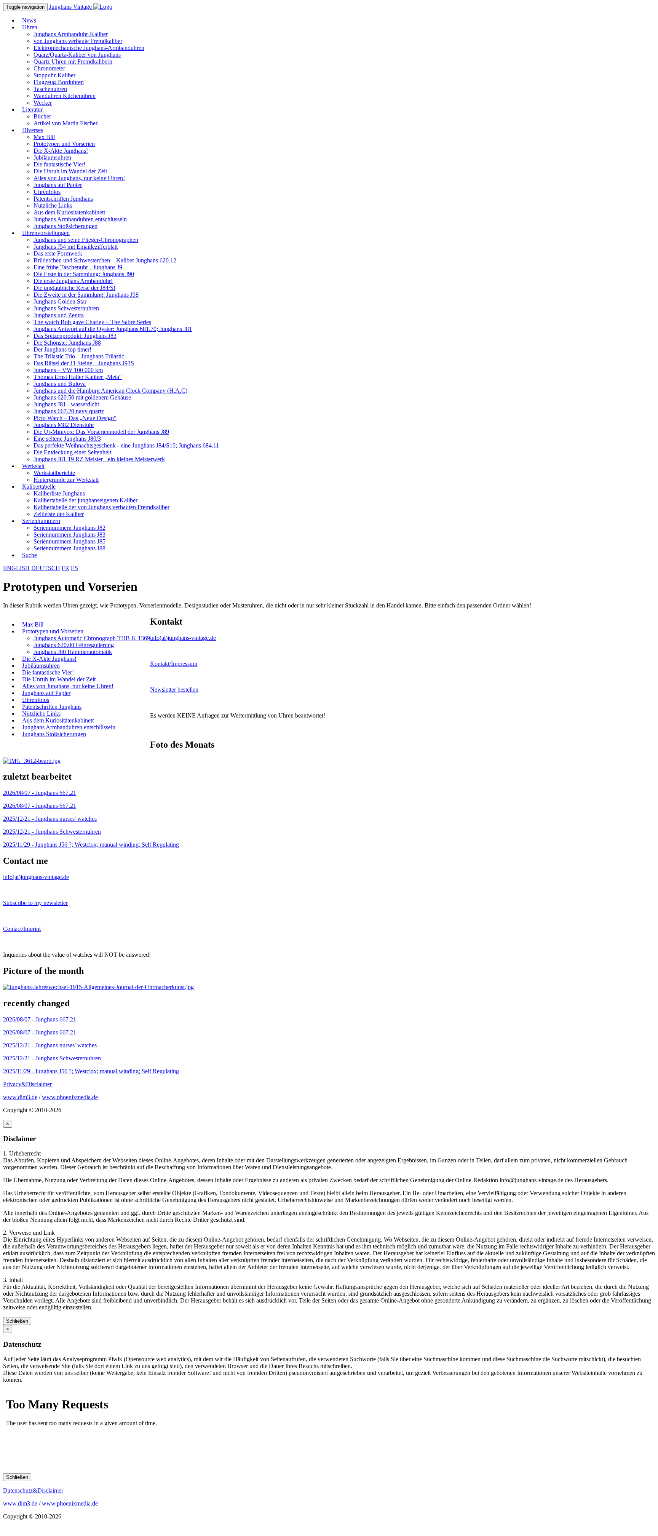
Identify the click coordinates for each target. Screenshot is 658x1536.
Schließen (17, 1321)
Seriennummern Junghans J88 (69, 548)
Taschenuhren (50, 89)
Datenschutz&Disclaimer (33, 1490)
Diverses (32, 130)
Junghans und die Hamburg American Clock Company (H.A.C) (110, 390)
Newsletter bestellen (174, 689)
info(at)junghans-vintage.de (183, 638)
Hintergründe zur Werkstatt (66, 479)
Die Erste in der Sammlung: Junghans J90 (84, 274)
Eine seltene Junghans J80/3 (67, 438)
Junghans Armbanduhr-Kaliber (71, 34)
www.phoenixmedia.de (70, 1097)
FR (65, 568)
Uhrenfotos (47, 192)
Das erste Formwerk (58, 253)
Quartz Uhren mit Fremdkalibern (73, 61)
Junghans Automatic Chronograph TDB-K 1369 (92, 638)
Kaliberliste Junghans (59, 493)
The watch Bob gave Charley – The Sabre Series (92, 322)
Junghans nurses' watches (50, 818)
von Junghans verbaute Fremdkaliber (78, 41)
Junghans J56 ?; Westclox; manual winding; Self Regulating (91, 844)
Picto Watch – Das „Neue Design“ (75, 418)
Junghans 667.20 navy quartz (69, 411)
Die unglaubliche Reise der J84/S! (74, 288)
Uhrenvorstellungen (46, 233)
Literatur (32, 109)
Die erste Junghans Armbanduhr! (73, 281)
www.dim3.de (20, 1097)
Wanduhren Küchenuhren (65, 96)
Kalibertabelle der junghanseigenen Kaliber (85, 500)
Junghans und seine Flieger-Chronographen (86, 240)
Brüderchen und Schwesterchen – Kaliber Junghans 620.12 (105, 260)
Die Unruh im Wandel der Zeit (70, 171)
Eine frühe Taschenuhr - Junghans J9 (78, 267)
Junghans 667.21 (39, 793)
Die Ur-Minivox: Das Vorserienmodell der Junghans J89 (101, 431)
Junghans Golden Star (60, 301)
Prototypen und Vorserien (64, 144)
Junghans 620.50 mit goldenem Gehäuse (82, 397)
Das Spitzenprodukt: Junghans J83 (75, 335)
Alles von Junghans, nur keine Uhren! (79, 178)
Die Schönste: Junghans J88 (67, 342)
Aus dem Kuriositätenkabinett (69, 212)
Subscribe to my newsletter (35, 903)
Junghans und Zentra (59, 315)
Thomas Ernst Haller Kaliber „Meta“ (78, 377)
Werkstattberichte (54, 473)
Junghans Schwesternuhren (66, 308)
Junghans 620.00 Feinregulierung (74, 645)
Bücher (42, 116)
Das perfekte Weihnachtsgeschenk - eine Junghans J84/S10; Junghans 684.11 (126, 445)
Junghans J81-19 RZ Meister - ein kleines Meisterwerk (99, 459)
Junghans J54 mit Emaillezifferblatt (76, 246)
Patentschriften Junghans (63, 198)
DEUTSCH (45, 568)
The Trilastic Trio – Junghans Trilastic (79, 356)
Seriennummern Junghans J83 (69, 534)
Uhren (29, 27)
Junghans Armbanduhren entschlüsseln (80, 219)
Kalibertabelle (39, 486)
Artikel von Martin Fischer (65, 123)
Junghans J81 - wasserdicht (66, 404)
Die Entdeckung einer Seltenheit (72, 452)
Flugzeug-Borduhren (59, 82)
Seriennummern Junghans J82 (69, 527)
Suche (29, 555)
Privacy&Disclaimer (27, 1084)
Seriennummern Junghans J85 (69, 541)
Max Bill (44, 137)
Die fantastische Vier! (59, 164)
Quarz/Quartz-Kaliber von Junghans (77, 54)
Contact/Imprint (22, 928)
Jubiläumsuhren (52, 157)
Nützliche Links (53, 205)
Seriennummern (41, 521)
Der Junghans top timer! (62, 349)
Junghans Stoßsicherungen (54, 734)
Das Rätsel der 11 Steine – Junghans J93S (84, 363)
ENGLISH (16, 568)
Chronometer (49, 68)
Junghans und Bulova (60, 383)
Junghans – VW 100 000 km (68, 370)
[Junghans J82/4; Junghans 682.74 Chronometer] (32, 761)
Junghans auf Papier (58, 185)
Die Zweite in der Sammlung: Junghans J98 (86, 294)
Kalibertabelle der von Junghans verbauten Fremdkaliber (101, 507)
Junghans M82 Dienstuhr (64, 425)
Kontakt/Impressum (173, 663)
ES (74, 568)
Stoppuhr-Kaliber (54, 75)
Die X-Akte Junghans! (61, 150)
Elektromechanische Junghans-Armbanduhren (89, 48)
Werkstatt (33, 466)
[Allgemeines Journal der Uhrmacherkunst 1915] (98, 987)
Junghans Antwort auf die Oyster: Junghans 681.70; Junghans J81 (113, 329)
